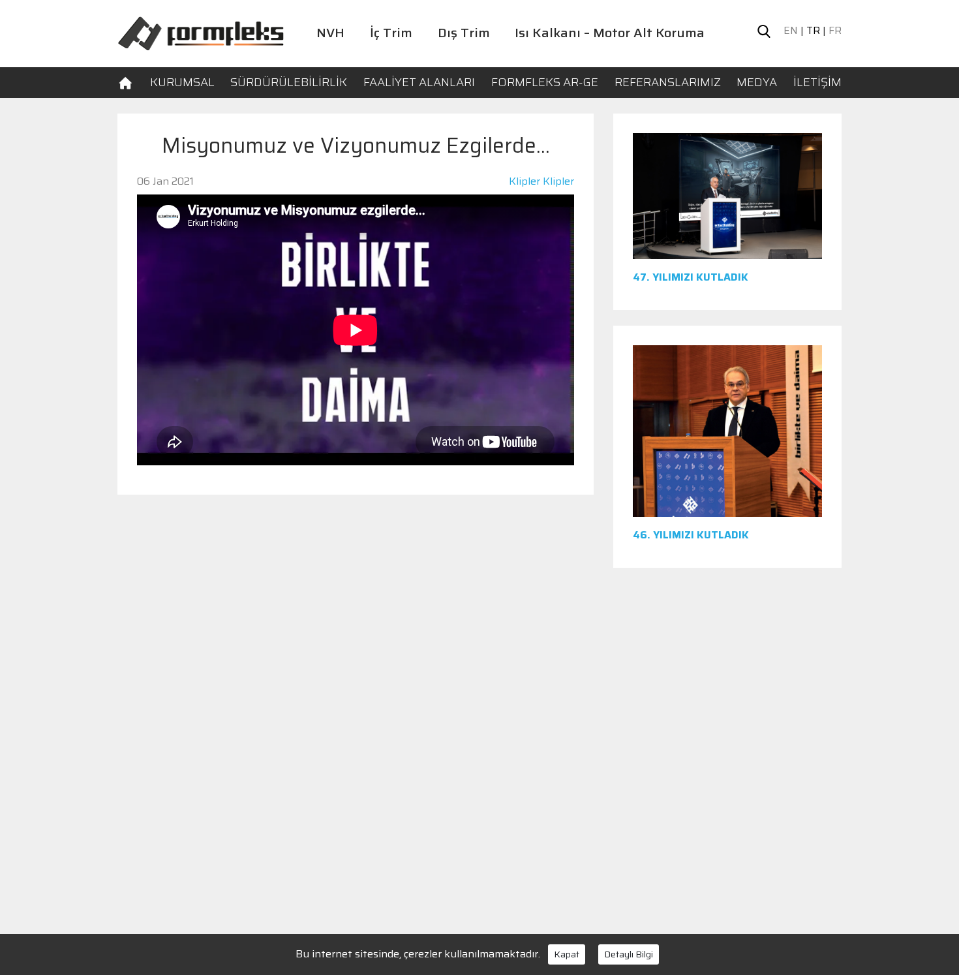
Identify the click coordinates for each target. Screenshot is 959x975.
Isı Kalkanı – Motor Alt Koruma (610, 32)
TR (813, 31)
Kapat (566, 954)
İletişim (817, 82)
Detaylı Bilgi (628, 954)
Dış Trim (464, 32)
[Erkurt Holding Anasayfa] (200, 32)
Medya (757, 82)
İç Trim (391, 32)
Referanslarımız (668, 82)
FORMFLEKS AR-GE (544, 82)
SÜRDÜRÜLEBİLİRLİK (288, 82)
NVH (330, 32)
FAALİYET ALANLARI (419, 82)
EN (791, 31)
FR (835, 31)
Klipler (524, 181)
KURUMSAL (182, 82)
